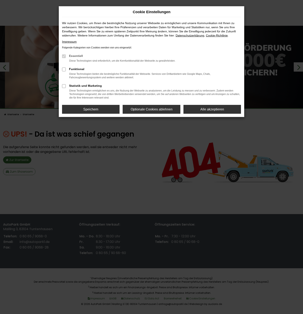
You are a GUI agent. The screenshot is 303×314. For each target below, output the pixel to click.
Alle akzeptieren (212, 109)
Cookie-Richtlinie (217, 35)
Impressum (69, 41)
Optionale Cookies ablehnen (152, 109)
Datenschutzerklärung (190, 35)
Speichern (90, 109)
